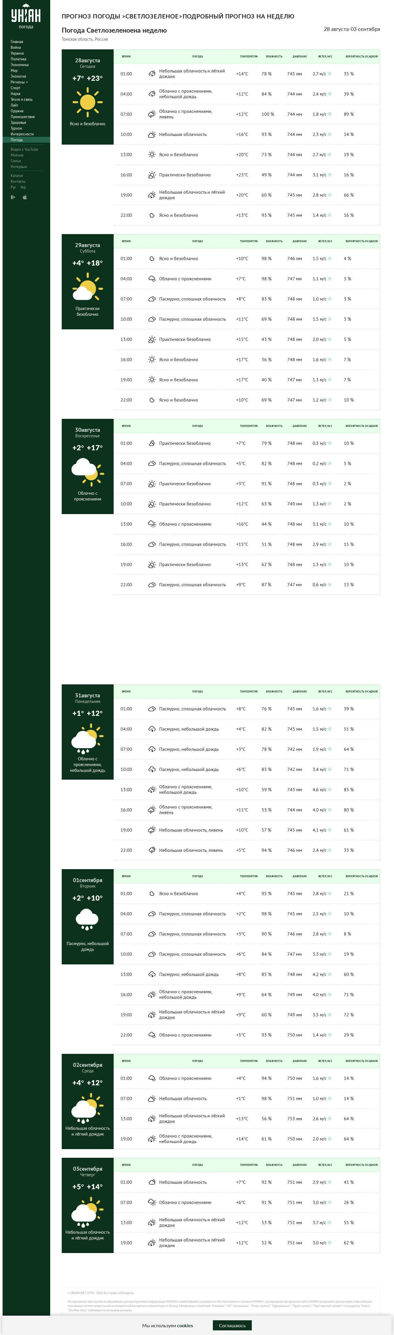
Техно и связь (22, 99)
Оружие (17, 111)
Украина (17, 53)
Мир (14, 70)
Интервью (19, 166)
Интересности (22, 134)
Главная (17, 41)
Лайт (14, 105)
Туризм (16, 128)
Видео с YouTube (24, 149)
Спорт (15, 87)
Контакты (18, 181)
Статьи (16, 160)
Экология (18, 76)
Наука (15, 93)
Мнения (17, 155)
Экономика (20, 64)
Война (16, 47)
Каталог (17, 175)
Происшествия (23, 116)
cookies (185, 1325)
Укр (23, 187)
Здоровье (18, 122)
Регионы (18, 82)
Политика (18, 59)
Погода (16, 139)
